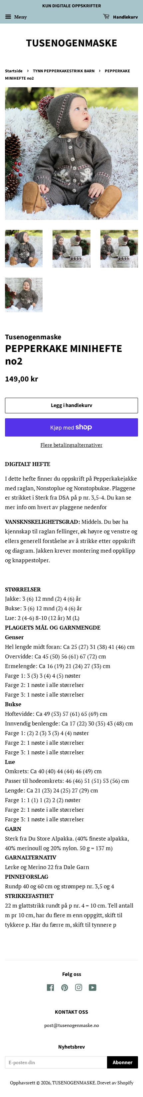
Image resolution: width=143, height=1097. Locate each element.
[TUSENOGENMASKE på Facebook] (50, 989)
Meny (20, 17)
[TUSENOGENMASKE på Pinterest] (64, 989)
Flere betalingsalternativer (71, 445)
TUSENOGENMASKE (71, 43)
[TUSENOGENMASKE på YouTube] (92, 989)
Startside (14, 71)
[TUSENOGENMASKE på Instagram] (78, 989)
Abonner (122, 1062)
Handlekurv (125, 17)
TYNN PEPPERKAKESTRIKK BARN (63, 71)
